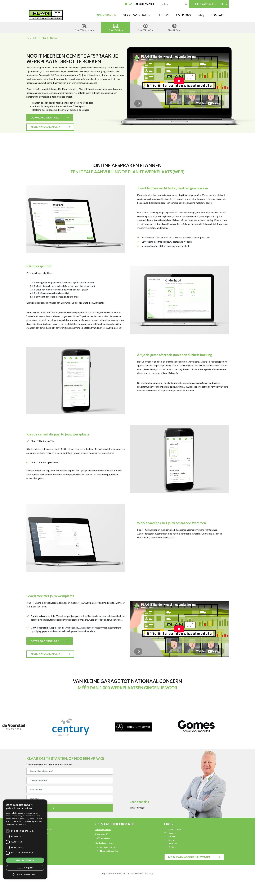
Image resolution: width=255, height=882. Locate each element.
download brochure (45, 117)
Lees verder (23, 824)
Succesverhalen (137, 15)
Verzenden (38, 808)
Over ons (172, 833)
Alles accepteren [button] (25, 860)
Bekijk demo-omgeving (45, 127)
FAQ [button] (201, 15)
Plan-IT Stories (175, 829)
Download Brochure (45, 641)
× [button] (44, 803)
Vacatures (173, 843)
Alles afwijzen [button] (25, 868)
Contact (217, 15)
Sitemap (149, 873)
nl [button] (222, 4)
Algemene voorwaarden (113, 873)
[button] (25, 874)
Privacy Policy (135, 873)
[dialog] (25, 839)
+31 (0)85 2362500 (108, 847)
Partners (172, 836)
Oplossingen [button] (106, 15)
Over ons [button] (183, 15)
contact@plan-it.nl (110, 851)
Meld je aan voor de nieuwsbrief (189, 857)
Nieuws (163, 15)
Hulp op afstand (203, 4)
